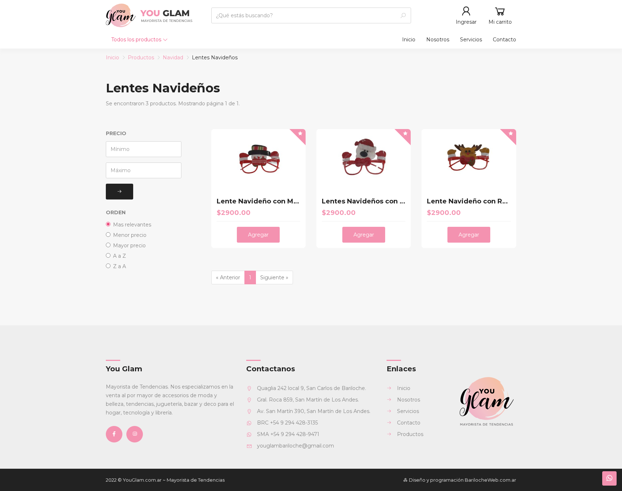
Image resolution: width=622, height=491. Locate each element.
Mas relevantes (132, 224)
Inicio (408, 39)
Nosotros (437, 39)
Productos (141, 57)
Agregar (258, 234)
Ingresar (466, 22)
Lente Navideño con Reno (468, 201)
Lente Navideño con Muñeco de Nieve (258, 201)
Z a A (119, 266)
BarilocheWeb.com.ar (490, 480)
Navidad (173, 57)
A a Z (119, 256)
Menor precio (130, 235)
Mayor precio (129, 245)
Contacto (504, 39)
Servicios (471, 39)
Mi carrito (500, 22)
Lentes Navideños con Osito (363, 201)
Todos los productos (137, 39)
